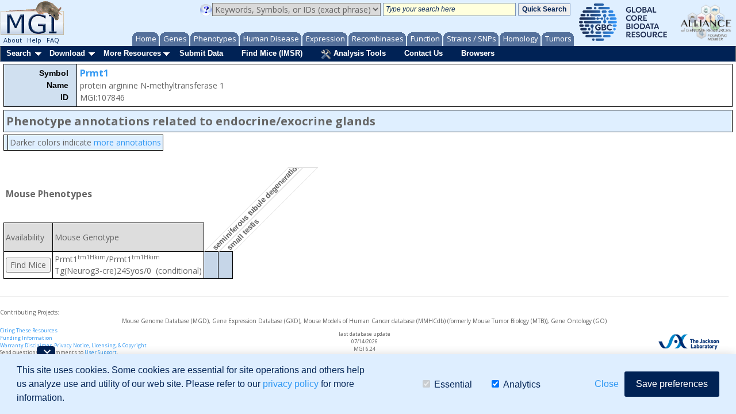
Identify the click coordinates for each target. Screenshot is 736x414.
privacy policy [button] (291, 384)
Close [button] (607, 384)
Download (67, 53)
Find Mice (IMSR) (271, 53)
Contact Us (423, 53)
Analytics (521, 384)
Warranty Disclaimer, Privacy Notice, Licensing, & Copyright (73, 345)
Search (18, 53)
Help (34, 40)
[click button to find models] (28, 265)
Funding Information (26, 338)
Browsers (477, 53)
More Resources (132, 53)
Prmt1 (94, 73)
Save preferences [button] (672, 384)
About (12, 40)
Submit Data (201, 53)
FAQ (53, 40)
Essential (453, 384)
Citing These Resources (28, 330)
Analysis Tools (358, 53)
